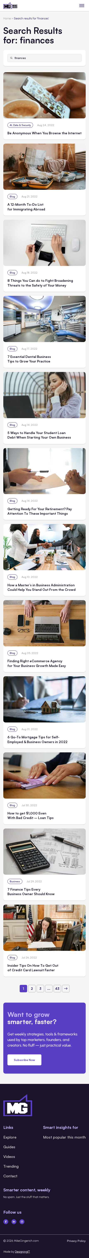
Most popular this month (64, 1137)
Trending (11, 1166)
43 (57, 989)
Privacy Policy (76, 1241)
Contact (10, 1176)
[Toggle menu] (82, 5)
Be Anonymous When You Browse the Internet (44, 133)
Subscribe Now (24, 1060)
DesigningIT (22, 1251)
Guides (9, 1147)
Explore (9, 1137)
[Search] (11, 58)
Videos (9, 1156)
